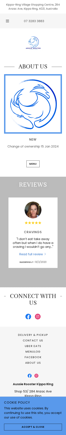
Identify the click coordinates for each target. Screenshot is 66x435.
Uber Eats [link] (33, 346)
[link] (33, 43)
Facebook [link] (33, 357)
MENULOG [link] (33, 352)
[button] (7, 21)
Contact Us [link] (33, 340)
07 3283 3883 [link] (34, 21)
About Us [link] (33, 363)
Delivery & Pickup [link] (33, 335)
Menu (33, 164)
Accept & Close (33, 427)
